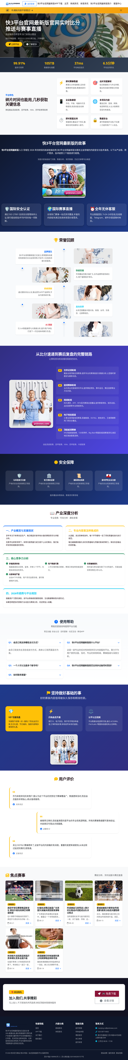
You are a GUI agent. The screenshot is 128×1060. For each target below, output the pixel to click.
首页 (37, 1028)
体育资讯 (84, 3)
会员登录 (30, 4)
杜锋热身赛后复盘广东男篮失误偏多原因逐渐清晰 (48, 909)
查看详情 (108, 1000)
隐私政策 (104, 1053)
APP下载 (39, 1032)
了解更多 (33, 44)
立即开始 (15, 44)
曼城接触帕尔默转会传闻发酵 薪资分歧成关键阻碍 (108, 909)
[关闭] (121, 10)
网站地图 (119, 1053)
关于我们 (39, 1035)
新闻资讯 (74, 3)
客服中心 (118, 3)
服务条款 (111, 1053)
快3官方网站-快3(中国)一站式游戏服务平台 (26, 1053)
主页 (66, 3)
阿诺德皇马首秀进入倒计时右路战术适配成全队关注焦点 (78, 910)
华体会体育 (80, 1032)
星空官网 (79, 1028)
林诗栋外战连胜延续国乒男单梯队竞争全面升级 (19, 957)
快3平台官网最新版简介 (101, 3)
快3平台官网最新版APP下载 (50, 3)
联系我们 (39, 1039)
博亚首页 (79, 1035)
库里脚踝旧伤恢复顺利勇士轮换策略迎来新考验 (48, 957)
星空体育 (79, 1042)
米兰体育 (79, 1039)
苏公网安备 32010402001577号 (73, 1057)
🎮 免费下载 (109, 993)
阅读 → (28, 923)
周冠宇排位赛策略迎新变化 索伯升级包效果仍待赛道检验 (19, 910)
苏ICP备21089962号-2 (52, 1057)
